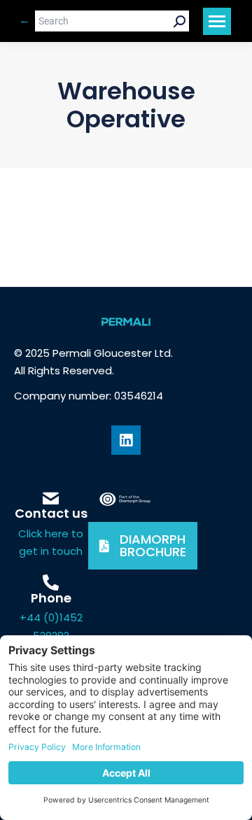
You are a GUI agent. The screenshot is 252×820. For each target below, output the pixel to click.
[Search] (180, 20)
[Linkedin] (126, 440)
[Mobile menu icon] (217, 21)
